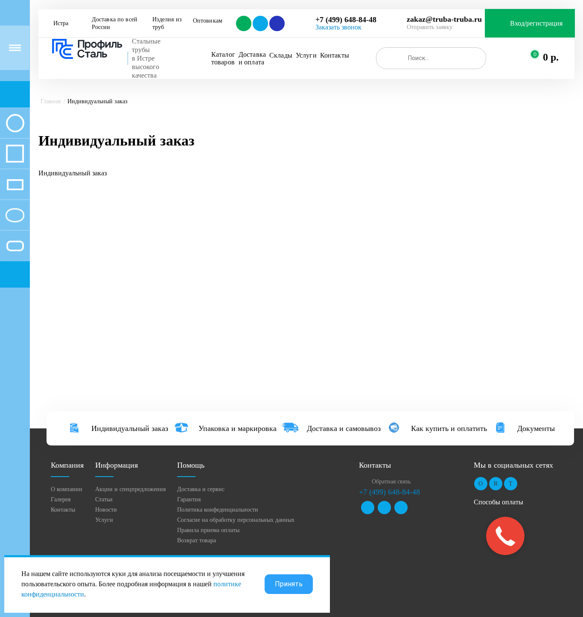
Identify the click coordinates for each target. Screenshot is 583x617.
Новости (106, 509)
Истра (60, 23)
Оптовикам (207, 20)
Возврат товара (196, 540)
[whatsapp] (243, 23)
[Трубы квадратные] (15, 153)
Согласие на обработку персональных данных (235, 520)
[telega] (259, 23)
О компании (66, 489)
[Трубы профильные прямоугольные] (15, 184)
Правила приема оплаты (208, 530)
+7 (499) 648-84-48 (345, 19)
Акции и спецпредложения (130, 489)
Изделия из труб (168, 23)
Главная (51, 101)
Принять (289, 584)
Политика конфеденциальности (217, 509)
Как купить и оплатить (449, 428)
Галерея (60, 499)
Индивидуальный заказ (129, 428)
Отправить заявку (429, 27)
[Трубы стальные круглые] (15, 123)
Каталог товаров (223, 58)
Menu (15, 47)
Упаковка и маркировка (237, 428)
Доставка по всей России (115, 23)
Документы (536, 428)
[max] (276, 23)
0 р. (551, 57)
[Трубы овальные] (15, 215)
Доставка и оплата (252, 58)
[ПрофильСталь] (87, 49)
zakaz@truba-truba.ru (444, 19)
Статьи (104, 499)
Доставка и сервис (200, 489)
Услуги (306, 55)
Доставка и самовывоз (344, 428)
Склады (280, 55)
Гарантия (189, 499)
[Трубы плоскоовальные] (15, 245)
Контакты (334, 55)
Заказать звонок (338, 27)
